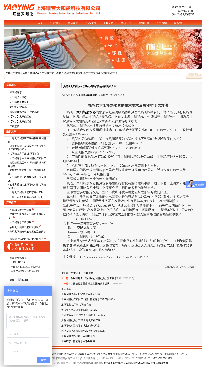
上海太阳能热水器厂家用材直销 (26, 192)
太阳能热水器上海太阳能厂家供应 (28, 158)
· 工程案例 (13, 126)
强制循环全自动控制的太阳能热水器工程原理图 (96, 278)
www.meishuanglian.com (85, 94)
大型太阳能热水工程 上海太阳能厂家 (80, 320)
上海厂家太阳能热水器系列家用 (26, 197)
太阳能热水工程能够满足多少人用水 (80, 325)
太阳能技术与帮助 (52, 73)
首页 (25, 73)
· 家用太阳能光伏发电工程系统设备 (27, 231)
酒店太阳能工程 (83, 353)
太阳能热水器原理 (102, 353)
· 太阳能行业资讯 (17, 107)
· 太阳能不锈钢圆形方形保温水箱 (26, 238)
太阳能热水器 (86, 112)
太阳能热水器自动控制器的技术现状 (90, 283)
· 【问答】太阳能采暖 (19, 121)
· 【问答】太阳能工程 (19, 116)
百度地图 (151, 362)
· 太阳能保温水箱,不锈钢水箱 (23, 111)
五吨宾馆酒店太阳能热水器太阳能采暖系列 (84, 330)
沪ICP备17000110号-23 (116, 362)
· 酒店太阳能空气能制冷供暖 (23, 227)
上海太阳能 (176, 14)
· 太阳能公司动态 (17, 97)
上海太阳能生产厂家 (181, 7)
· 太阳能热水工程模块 (20, 222)
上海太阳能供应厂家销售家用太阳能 (80, 294)
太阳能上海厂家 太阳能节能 (24, 153)
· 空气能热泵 (15, 92)
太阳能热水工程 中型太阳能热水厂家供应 (83, 315)
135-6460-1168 (185, 10)
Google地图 (162, 362)
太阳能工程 (188, 14)
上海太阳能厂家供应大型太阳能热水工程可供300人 (88, 299)
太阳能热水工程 (65, 353)
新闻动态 (35, 73)
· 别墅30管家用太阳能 (20, 210)
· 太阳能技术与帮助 (18, 102)
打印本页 (88, 273)
